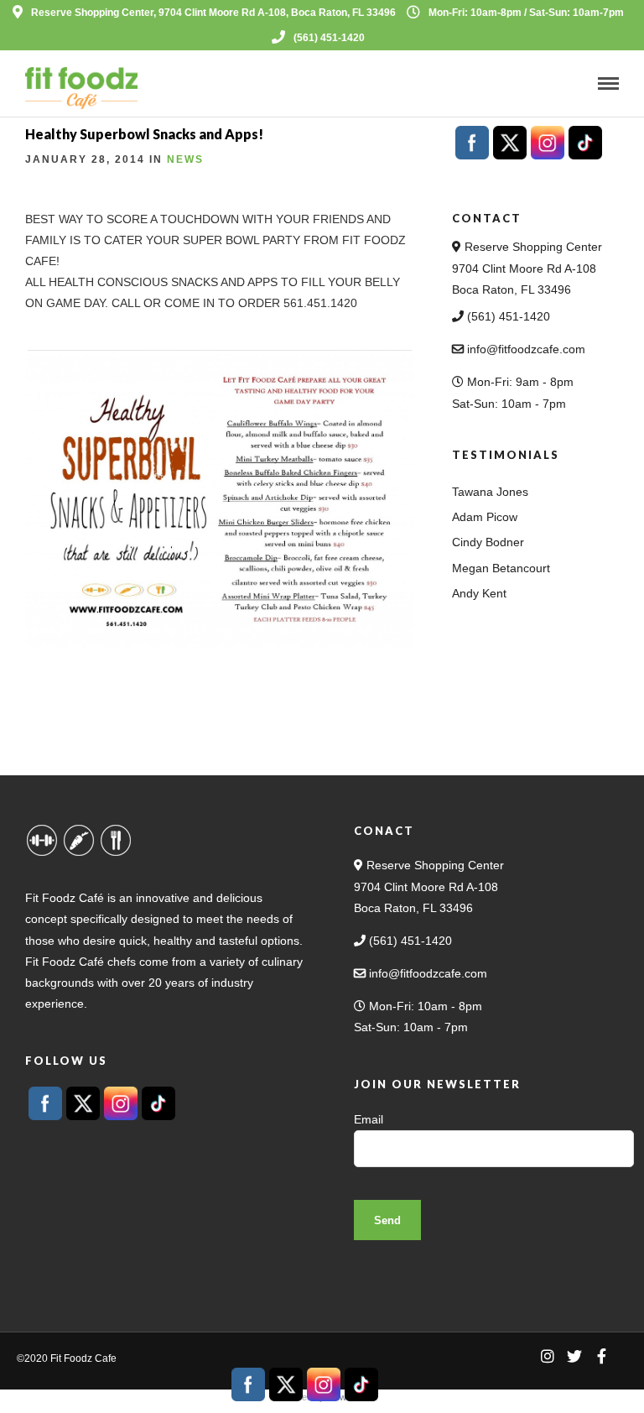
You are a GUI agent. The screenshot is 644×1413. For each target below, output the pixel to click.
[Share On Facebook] (39, 1377)
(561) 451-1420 (329, 38)
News (185, 159)
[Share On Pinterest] (93, 1377)
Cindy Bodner (488, 542)
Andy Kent (479, 593)
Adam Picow (484, 517)
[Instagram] (547, 1355)
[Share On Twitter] (66, 1377)
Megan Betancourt (501, 568)
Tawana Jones (490, 491)
